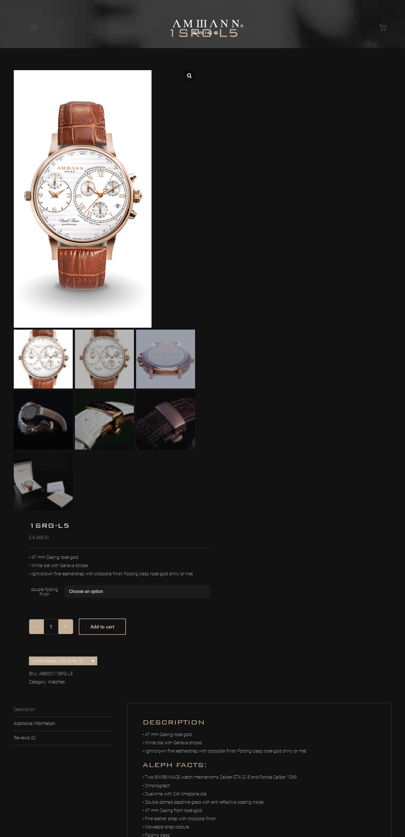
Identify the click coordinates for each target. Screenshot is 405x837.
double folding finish (44, 592)
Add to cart (102, 626)
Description (24, 709)
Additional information (34, 723)
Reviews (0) (25, 737)
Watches (56, 682)
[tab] (63, 710)
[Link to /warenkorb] (382, 27)
